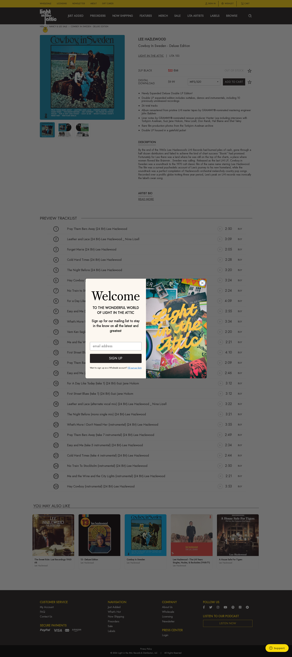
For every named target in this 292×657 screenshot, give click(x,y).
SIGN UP (115, 358)
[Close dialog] (202, 283)
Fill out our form (135, 367)
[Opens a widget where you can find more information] (277, 648)
